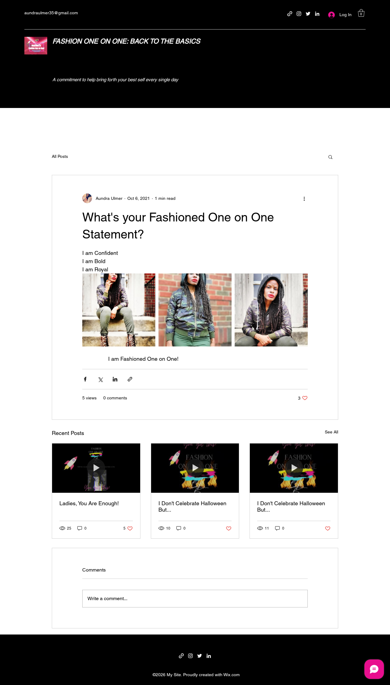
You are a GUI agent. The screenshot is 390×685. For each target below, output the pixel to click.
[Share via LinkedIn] (115, 379)
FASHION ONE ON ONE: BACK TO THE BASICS (126, 41)
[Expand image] (118, 309)
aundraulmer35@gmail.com (51, 12)
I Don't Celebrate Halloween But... (192, 506)
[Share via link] (130, 379)
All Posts (60, 156)
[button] (361, 13)
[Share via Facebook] (85, 379)
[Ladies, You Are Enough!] (96, 468)
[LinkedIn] (317, 14)
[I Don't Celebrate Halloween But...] (195, 468)
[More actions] (304, 198)
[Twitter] (308, 14)
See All (331, 431)
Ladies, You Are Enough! (89, 503)
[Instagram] (299, 14)
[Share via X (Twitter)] (100, 379)
